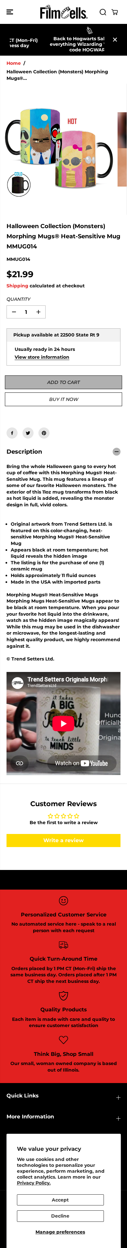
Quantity (18, 299)
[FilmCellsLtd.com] (63, 12)
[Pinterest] (43, 433)
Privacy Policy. (34, 1183)
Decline (60, 1216)
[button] (10, 12)
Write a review (63, 840)
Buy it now (63, 399)
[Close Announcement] (114, 39)
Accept (60, 1200)
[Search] (103, 12)
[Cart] (114, 12)
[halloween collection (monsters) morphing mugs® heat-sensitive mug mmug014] (58, 149)
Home (14, 63)
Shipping (17, 286)
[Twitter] (28, 433)
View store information (42, 357)
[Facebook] (12, 433)
